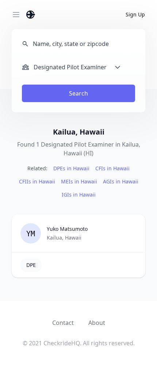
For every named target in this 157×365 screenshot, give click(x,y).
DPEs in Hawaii (71, 168)
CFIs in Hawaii (112, 168)
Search (78, 93)
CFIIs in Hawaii (37, 181)
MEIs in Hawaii (79, 181)
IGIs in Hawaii (79, 194)
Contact (63, 323)
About (96, 323)
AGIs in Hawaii (120, 181)
